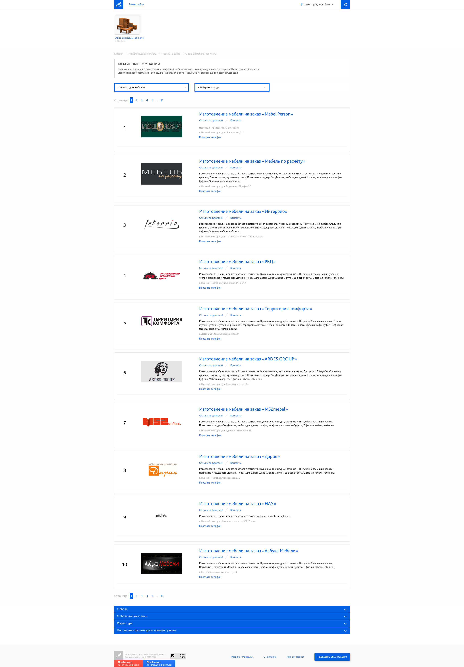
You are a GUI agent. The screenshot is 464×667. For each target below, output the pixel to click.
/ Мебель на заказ (169, 53)
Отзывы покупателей (211, 120)
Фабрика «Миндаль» (242, 656)
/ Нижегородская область (140, 53)
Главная (118, 53)
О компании (270, 656)
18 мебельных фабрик (128, 663)
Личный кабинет (295, 656)
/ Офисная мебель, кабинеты (198, 53)
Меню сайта (136, 4)
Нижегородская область (318, 4)
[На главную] (118, 4)
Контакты (235, 120)
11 (162, 100)
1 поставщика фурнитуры (159, 663)
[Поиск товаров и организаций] (345, 4)
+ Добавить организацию (332, 657)
